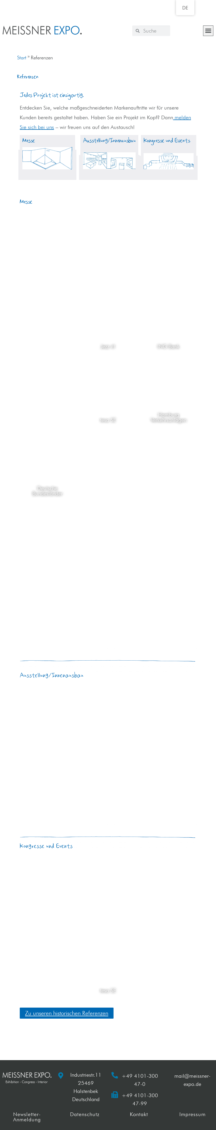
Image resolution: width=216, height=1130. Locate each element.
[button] (208, 30)
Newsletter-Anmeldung (27, 1117)
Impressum (192, 1114)
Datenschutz (85, 1114)
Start (21, 57)
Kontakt (139, 1114)
